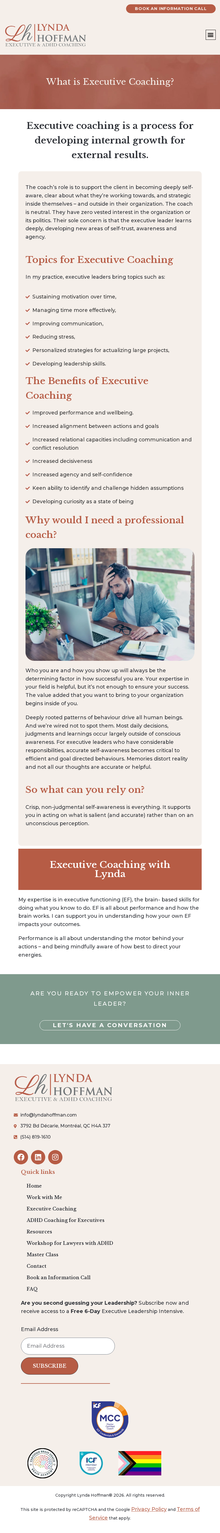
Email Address (39, 1329)
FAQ (32, 1289)
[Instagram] (55, 1157)
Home (34, 1186)
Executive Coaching (51, 1209)
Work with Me (44, 1197)
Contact (36, 1266)
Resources (39, 1232)
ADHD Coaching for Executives (66, 1220)
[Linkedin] (38, 1157)
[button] (211, 35)
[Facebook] (21, 1157)
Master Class (42, 1254)
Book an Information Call (59, 1277)
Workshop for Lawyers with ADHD (70, 1243)
